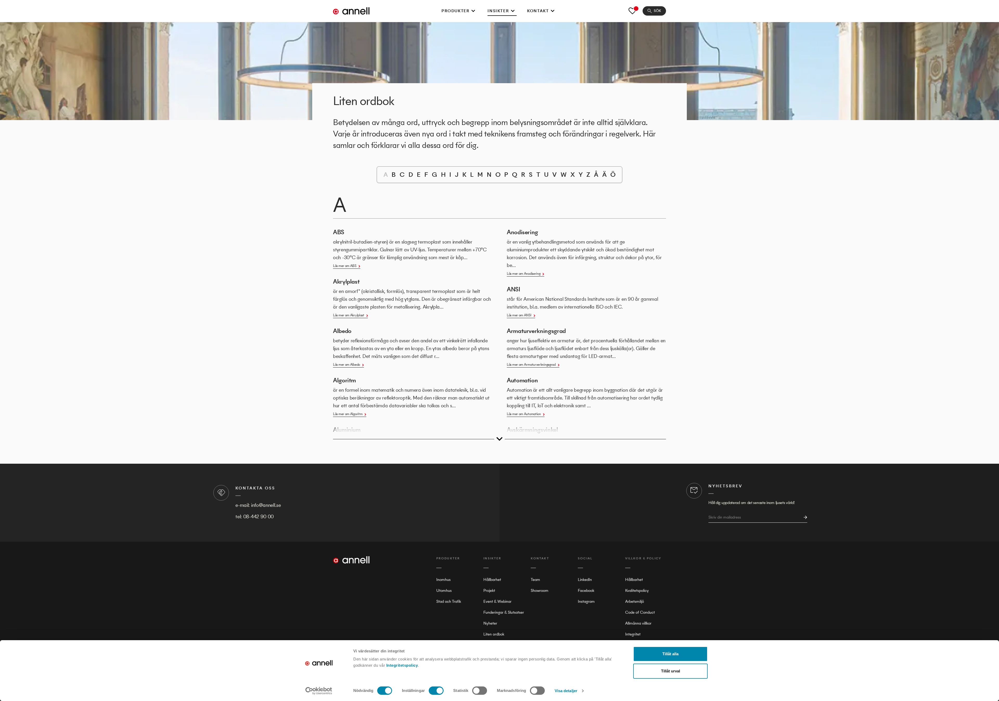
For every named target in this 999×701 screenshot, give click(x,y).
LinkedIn (585, 579)
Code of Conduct (640, 612)
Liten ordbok (493, 634)
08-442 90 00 (258, 516)
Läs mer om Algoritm (347, 413)
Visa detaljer (566, 691)
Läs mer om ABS (344, 265)
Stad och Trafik (448, 601)
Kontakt (538, 11)
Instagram (586, 601)
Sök (657, 10)
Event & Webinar (497, 601)
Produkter (455, 11)
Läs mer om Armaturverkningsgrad (531, 364)
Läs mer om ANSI (519, 315)
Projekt (489, 590)
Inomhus (443, 579)
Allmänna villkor (638, 623)
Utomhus (444, 590)
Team (535, 579)
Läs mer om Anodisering (523, 273)
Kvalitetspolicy (637, 590)
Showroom (539, 590)
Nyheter (490, 623)
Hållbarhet (492, 579)
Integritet (633, 634)
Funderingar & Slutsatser (503, 612)
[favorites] (632, 11)
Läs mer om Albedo (346, 364)
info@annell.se (266, 505)
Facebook (586, 590)
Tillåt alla (670, 654)
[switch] (436, 690)
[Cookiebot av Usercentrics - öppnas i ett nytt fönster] (319, 691)
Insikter (498, 11)
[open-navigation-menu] (473, 11)
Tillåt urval (670, 671)
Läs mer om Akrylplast (348, 315)
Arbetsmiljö (634, 601)
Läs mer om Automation (524, 413)
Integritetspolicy (402, 665)
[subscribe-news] (804, 517)
